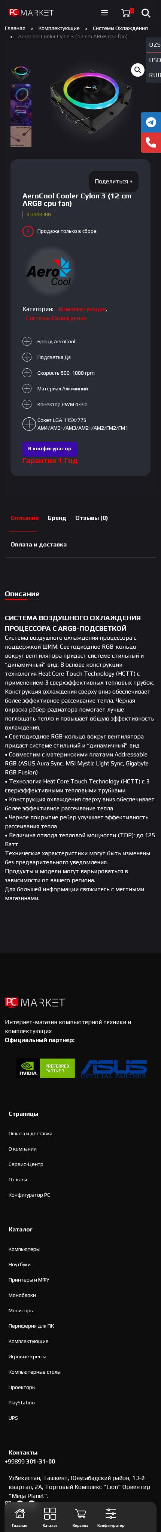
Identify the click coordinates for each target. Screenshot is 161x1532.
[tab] (25, 518)
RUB (155, 75)
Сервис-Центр (26, 1164)
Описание (24, 517)
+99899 (30, 1461)
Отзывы (18, 1179)
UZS (155, 44)
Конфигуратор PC (29, 1195)
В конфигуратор (50, 448)
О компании (23, 1149)
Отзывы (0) (91, 517)
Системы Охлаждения (120, 28)
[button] (138, 70)
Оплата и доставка (38, 544)
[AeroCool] (50, 271)
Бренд (57, 517)
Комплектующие (59, 28)
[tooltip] (151, 122)
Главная (15, 28)
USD (155, 60)
